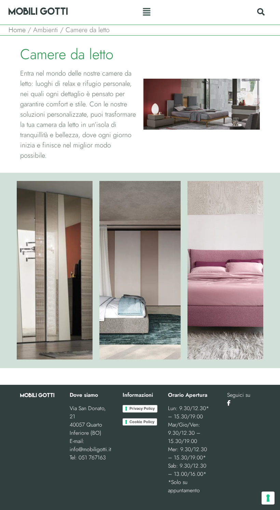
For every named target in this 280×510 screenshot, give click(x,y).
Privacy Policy (142, 408)
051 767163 (92, 457)
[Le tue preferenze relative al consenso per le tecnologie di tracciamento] (268, 498)
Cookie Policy (141, 421)
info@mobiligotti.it (90, 449)
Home (17, 30)
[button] (146, 12)
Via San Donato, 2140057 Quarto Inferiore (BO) (88, 420)
